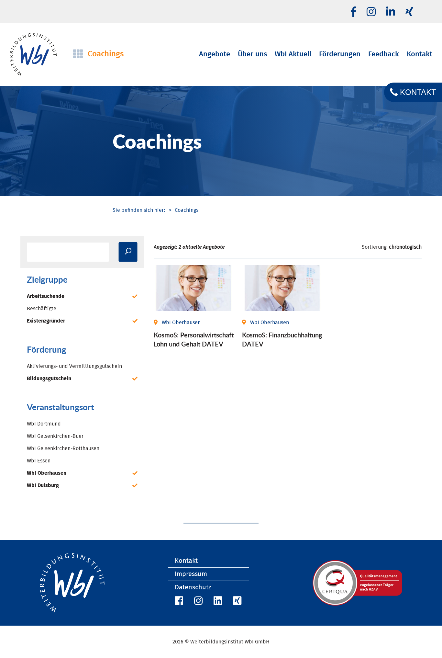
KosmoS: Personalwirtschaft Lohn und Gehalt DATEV (194, 339)
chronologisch (405, 247)
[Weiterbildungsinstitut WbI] (139, 210)
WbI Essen (38, 460)
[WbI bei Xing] (409, 12)
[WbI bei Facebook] (178, 602)
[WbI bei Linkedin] (390, 12)
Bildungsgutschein (49, 378)
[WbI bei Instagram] (197, 602)
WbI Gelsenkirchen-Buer (55, 436)
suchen (128, 252)
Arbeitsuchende (45, 296)
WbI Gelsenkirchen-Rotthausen (63, 448)
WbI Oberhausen (46, 473)
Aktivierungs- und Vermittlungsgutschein (74, 366)
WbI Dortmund (44, 423)
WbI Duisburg (43, 485)
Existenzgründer (46, 320)
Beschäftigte (41, 308)
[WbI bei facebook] (353, 12)
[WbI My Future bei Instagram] (371, 12)
